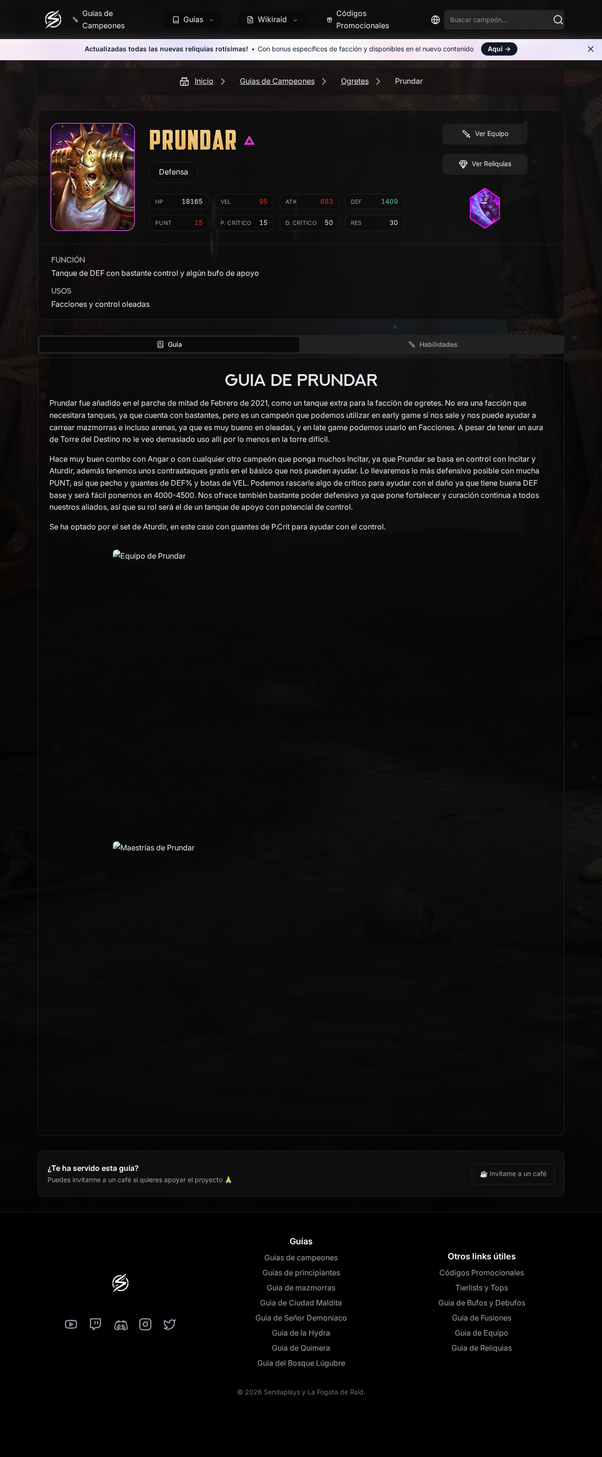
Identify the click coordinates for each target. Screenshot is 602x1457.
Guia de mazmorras (301, 1287)
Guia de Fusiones (481, 1317)
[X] (169, 1325)
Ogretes (355, 81)
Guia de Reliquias (482, 1348)
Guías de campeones (301, 1257)
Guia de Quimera (301, 1348)
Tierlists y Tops (481, 1287)
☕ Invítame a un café (513, 1173)
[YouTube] (71, 1325)
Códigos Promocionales (481, 1272)
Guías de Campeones (277, 81)
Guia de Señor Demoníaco (301, 1317)
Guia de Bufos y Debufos (481, 1302)
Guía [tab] (175, 344)
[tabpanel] (301, 747)
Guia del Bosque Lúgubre (301, 1363)
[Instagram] (145, 1325)
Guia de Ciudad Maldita (301, 1302)
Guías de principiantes (301, 1272)
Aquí (499, 49)
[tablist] (301, 344)
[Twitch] (95, 1325)
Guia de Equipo (481, 1332)
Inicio (204, 81)
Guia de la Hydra (301, 1332)
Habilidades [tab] (439, 344)
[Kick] (120, 1325)
